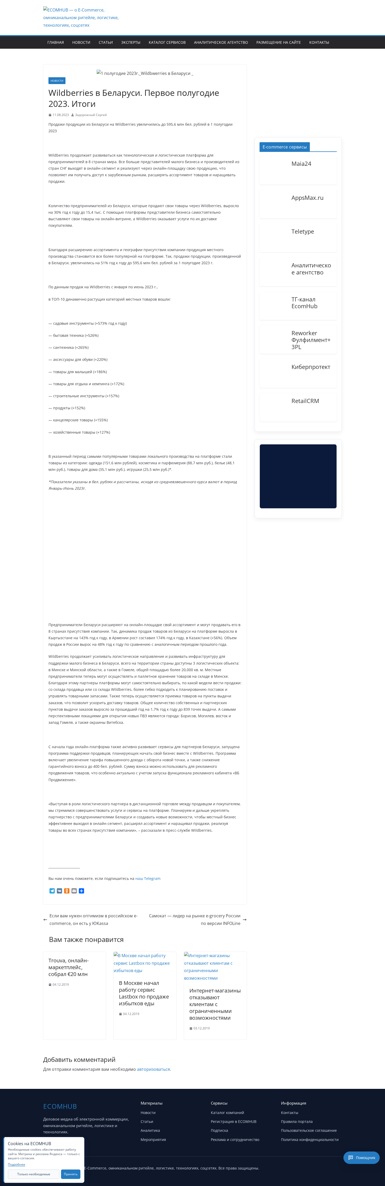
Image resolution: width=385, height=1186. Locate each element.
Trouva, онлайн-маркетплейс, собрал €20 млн (68, 967)
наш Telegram (148, 878)
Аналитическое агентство (221, 42)
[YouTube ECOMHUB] (310, 1167)
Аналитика (150, 1130)
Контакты (319, 42)
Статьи (106, 42)
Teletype (303, 231)
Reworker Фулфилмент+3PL (311, 339)
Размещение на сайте (278, 42)
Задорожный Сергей (91, 115)
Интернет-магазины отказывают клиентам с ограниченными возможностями (215, 1004)
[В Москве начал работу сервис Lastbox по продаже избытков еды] (145, 955)
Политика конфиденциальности (310, 1139)
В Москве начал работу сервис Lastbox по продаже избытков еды (144, 993)
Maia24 (301, 163)
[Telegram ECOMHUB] (323, 1167)
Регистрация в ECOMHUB (233, 1121)
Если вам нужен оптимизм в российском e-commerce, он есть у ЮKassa (94, 919)
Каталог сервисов (167, 42)
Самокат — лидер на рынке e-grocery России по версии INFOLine (194, 919)
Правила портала (297, 1121)
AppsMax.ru (308, 197)
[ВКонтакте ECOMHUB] (336, 1167)
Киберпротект (311, 366)
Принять (71, 1174)
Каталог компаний (227, 1112)
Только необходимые (33, 1174)
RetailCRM (305, 400)
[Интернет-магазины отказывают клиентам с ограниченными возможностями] (215, 955)
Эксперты (130, 42)
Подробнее (16, 1164)
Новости (81, 42)
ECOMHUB (60, 1106)
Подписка (219, 1130)
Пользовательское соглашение (309, 1130)
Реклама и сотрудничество (235, 1139)
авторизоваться (153, 1069)
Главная (55, 42)
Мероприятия (153, 1139)
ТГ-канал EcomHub (304, 302)
